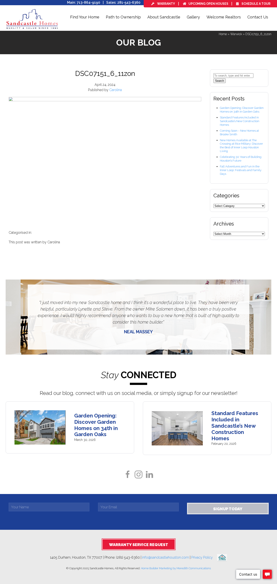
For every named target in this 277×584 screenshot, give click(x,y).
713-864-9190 (88, 2)
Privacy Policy (204, 557)
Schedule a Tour (256, 3)
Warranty (165, 3)
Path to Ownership (123, 17)
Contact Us (257, 17)
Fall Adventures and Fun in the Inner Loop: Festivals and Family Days (240, 170)
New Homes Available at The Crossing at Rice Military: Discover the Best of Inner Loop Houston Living (241, 146)
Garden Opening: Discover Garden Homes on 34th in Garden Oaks (242, 109)
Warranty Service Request (138, 544)
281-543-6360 (128, 2)
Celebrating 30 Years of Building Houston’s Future (240, 158)
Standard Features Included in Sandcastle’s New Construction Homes (239, 121)
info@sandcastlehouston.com (165, 557)
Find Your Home (84, 17)
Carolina (115, 90)
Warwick (236, 34)
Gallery (193, 17)
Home (223, 34)
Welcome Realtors (223, 17)
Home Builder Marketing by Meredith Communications (176, 568)
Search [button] (219, 80)
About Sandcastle (163, 17)
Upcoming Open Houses (208, 3)
